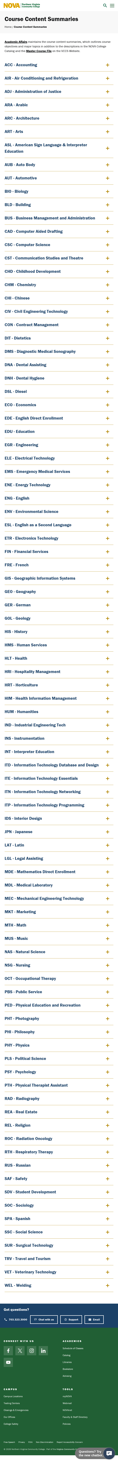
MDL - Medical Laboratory (29, 885)
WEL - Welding (18, 1285)
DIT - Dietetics (18, 338)
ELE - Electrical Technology (30, 458)
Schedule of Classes (73, 1348)
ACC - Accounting (21, 64)
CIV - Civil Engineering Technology (36, 311)
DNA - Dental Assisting (25, 364)
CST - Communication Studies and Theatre (44, 258)
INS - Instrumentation (24, 738)
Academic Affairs (16, 42)
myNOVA (67, 1396)
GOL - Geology (17, 618)
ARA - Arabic (16, 104)
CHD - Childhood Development (33, 271)
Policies (67, 1423)
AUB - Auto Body (20, 164)
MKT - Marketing (20, 911)
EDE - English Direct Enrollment (34, 418)
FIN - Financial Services (26, 551)
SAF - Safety (16, 1178)
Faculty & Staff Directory (75, 1416)
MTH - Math (15, 925)
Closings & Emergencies (16, 1410)
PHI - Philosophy (20, 1031)
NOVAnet (67, 1410)
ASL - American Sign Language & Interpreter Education (46, 148)
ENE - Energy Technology (27, 484)
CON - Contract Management (32, 324)
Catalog (66, 1355)
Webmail (67, 1403)
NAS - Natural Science (25, 951)
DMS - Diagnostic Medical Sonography (40, 351)
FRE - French (17, 564)
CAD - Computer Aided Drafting (34, 231)
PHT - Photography (22, 1018)
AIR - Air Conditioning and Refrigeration (41, 78)
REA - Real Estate (21, 1111)
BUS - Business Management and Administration (50, 218)
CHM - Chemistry (20, 284)
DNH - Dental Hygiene (24, 378)
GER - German (18, 604)
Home (8, 27)
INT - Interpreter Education (29, 751)
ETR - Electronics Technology (31, 538)
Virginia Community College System (73, 1449)
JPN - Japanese (18, 831)
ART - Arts (14, 131)
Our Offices (9, 1416)
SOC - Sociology (19, 1205)
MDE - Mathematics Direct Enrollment (40, 871)
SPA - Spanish (17, 1218)
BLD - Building (18, 204)
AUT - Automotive (21, 177)
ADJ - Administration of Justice (33, 91)
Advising (67, 1375)
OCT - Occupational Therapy (30, 978)
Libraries (67, 1362)
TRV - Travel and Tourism (28, 1258)
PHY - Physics (17, 1045)
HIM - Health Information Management (41, 698)
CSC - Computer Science (27, 244)
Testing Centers (12, 1403)
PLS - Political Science (25, 1058)
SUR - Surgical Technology (29, 1245)
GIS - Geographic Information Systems (40, 578)
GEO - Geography (20, 591)
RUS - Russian (18, 1165)
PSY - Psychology (20, 1071)
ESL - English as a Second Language (38, 524)
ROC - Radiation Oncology (28, 1138)
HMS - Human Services (26, 644)
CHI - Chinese (17, 298)
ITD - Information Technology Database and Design (52, 765)
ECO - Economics (20, 404)
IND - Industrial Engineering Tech (35, 724)
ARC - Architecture (22, 118)
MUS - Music (16, 938)
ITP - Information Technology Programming (44, 805)
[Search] (105, 5)
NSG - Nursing (17, 965)
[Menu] (112, 5)
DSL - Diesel (16, 391)
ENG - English (17, 498)
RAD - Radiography (22, 1098)
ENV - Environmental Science (31, 511)
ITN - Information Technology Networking (43, 791)
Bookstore (68, 1368)
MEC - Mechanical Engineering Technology (44, 898)
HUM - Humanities (21, 711)
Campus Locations (13, 1396)
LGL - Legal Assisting (24, 858)
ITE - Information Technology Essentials (41, 778)
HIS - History (16, 631)
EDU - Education (20, 431)
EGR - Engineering (21, 444)
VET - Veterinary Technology (30, 1271)
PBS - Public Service (23, 991)
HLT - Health (16, 658)
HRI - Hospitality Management (32, 671)
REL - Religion (17, 1125)
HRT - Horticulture (21, 684)
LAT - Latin (14, 845)
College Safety (11, 1423)
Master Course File (39, 51)
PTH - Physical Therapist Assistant (36, 1085)
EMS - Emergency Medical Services (37, 471)
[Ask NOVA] (109, 1453)
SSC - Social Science (24, 1231)
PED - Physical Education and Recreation (43, 1005)
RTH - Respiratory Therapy (29, 1151)
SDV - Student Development (30, 1191)
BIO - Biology (16, 191)
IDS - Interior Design (23, 818)
